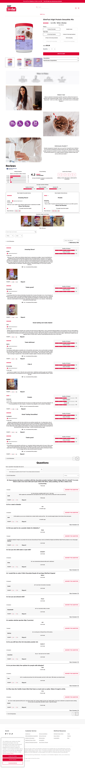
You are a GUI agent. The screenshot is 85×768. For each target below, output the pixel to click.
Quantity (45, 49)
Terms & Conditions (43, 733)
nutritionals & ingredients (61, 60)
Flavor (44, 26)
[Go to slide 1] (20, 68)
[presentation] (4, 63)
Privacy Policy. (10, 753)
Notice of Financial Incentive (31, 742)
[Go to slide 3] (23, 68)
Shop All (42, 14)
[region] (12, 752)
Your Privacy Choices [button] (43, 742)
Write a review (61, 23)
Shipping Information (29, 738)
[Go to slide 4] (24, 68)
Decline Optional (12, 759)
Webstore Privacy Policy (30, 740)
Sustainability (56, 738)
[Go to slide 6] (27, 68)
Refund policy (42, 738)
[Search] (37, 7)
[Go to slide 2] (21, 68)
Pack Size (45, 31)
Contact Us (27, 733)
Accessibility (41, 740)
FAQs (68, 733)
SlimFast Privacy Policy (58, 733)
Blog (68, 738)
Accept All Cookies (13, 756)
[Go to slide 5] (26, 68)
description (61, 58)
